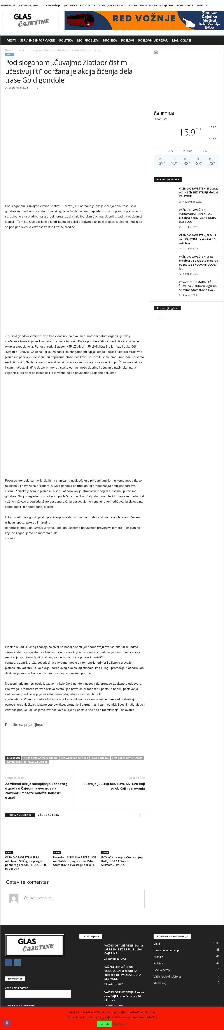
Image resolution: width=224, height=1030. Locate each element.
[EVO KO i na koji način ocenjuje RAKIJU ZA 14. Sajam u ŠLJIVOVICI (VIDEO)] (123, 837)
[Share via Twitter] (60, 746)
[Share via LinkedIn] (69, 746)
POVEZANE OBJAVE (20, 814)
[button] (217, 40)
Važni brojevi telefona (109, 5)
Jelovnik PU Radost (77, 5)
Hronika (110, 40)
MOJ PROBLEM (88, 40)
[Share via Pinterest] (78, 746)
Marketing (160, 983)
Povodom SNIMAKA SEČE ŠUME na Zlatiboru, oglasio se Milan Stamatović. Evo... (198, 286)
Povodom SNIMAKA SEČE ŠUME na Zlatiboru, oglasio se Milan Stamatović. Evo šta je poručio (74, 861)
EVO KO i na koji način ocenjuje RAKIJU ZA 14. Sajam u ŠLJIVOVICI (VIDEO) (122, 861)
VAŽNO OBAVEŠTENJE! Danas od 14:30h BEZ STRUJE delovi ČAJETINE (198, 192)
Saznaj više (120, 1023)
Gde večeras (162, 970)
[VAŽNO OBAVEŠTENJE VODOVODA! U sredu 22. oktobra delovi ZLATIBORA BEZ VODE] (165, 216)
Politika (66, 40)
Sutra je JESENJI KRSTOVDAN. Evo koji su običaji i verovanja (114, 785)
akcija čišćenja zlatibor (74, 758)
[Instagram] (220, 5)
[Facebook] (213, 5)
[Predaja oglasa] (75, 197)
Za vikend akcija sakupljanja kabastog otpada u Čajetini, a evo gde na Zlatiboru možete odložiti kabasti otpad (36, 790)
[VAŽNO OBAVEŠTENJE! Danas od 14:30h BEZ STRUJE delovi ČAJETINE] (165, 194)
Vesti (11, 40)
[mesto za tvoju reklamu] (186, 77)
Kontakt (202, 5)
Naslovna (9, 50)
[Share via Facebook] (51, 746)
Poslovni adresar (153, 40)
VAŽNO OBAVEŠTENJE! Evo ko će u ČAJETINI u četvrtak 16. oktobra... (198, 239)
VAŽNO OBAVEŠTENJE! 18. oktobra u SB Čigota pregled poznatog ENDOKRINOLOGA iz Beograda (26, 862)
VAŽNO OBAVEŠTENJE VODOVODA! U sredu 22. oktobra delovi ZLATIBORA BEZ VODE (197, 216)
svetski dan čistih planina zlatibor (27, 761)
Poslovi (127, 40)
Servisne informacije (37, 40)
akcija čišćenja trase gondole (40, 758)
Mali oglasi (181, 40)
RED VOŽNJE (53, 5)
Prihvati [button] (104, 1024)
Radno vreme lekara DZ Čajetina (151, 5)
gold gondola (100, 758)
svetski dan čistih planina (127, 758)
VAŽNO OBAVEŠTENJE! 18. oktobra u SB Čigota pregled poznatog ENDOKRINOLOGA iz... (198, 262)
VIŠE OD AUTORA (48, 814)
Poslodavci (185, 5)
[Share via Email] (87, 746)
